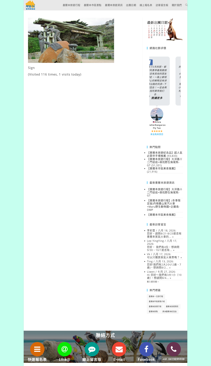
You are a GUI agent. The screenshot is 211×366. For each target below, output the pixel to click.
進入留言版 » (153, 281)
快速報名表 (37, 360)
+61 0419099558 (174, 359)
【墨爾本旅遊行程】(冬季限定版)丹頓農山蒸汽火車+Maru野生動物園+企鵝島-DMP (164, 205)
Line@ (64, 360)
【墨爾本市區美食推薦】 (162, 214)
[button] (149, 96)
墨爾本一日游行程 (156, 296)
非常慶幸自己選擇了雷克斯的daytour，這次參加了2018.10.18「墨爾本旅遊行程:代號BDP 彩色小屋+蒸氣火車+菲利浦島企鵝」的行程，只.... (165, 82)
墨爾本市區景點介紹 (157, 301)
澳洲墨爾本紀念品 (169, 311)
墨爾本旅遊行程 (155, 306)
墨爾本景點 (153, 311)
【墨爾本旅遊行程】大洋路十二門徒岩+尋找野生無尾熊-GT (164, 192)
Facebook (146, 360)
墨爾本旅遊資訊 (172, 306)
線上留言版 (91, 360)
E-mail (119, 360)
